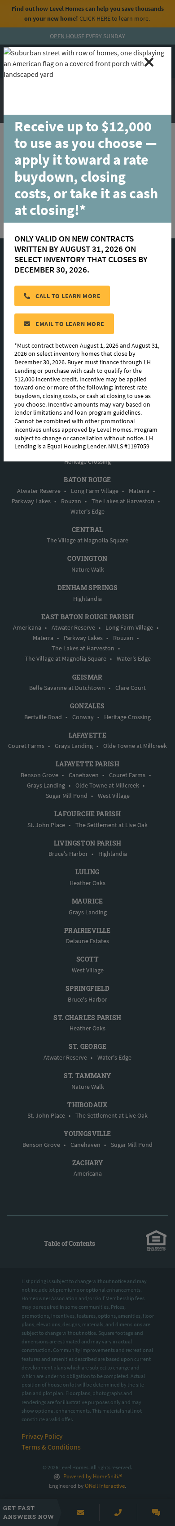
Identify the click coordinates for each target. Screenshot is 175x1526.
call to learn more (67, 296)
